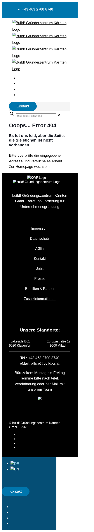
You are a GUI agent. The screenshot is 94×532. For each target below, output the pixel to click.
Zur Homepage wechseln (29, 167)
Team (47, 389)
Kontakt (23, 106)
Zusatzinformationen (40, 299)
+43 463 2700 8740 (37, 9)
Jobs (40, 269)
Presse (39, 278)
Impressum (39, 228)
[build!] (40, 26)
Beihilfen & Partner (39, 289)
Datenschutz (39, 238)
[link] (58, 115)
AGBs (39, 248)
